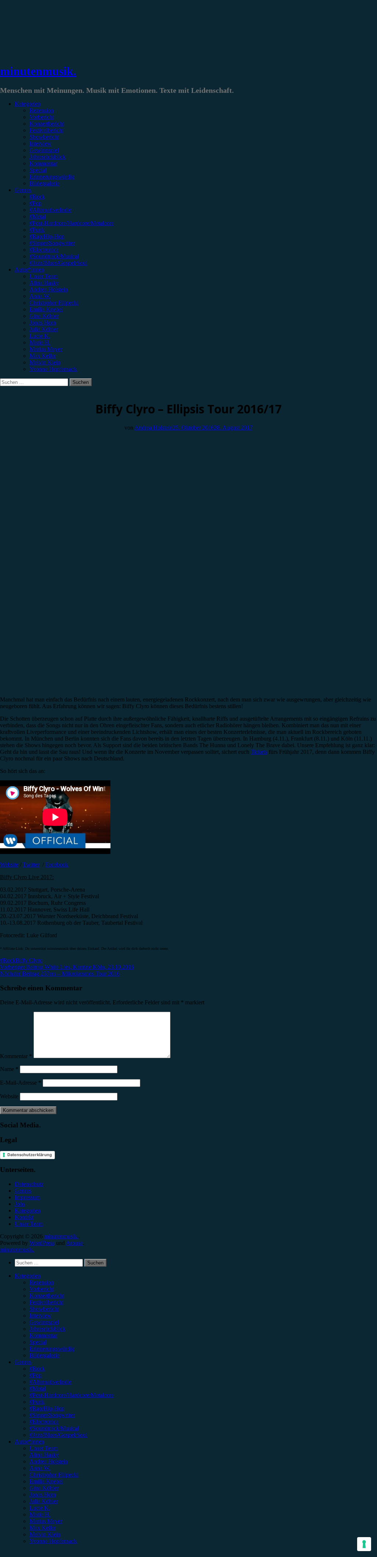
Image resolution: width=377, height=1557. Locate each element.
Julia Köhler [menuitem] (43, 1501)
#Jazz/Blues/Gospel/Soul (58, 263)
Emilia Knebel (46, 309)
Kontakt (24, 1217)
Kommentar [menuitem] (43, 1335)
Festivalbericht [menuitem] (46, 1302)
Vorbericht (41, 117)
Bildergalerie (44, 183)
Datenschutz (29, 1184)
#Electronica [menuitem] (44, 1421)
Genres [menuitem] (23, 1362)
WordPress (41, 1243)
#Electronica (44, 249)
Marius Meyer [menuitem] (45, 1521)
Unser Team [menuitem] (43, 1448)
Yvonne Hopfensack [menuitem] (53, 1541)
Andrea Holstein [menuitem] (48, 1461)
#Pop (35, 203)
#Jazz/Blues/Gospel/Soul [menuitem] (58, 1435)
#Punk (37, 230)
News (7, 389)
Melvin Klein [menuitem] (44, 1534)
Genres (23, 190)
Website (9, 864)
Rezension (41, 110)
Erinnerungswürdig (51, 177)
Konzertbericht (46, 123)
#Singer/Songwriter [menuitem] (52, 1415)
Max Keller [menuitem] (42, 1528)
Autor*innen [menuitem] (29, 1441)
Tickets (259, 752)
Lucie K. (39, 336)
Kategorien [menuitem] (27, 1276)
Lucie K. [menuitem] (39, 1508)
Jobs (20, 1204)
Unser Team (43, 276)
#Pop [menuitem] (35, 1375)
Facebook (56, 864)
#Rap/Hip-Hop (46, 236)
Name (9, 1069)
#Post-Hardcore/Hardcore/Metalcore (71, 223)
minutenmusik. (38, 71)
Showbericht (44, 137)
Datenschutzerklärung (29, 1154)
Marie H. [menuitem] (39, 1514)
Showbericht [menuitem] (44, 1309)
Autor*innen (29, 269)
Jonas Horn (42, 322)
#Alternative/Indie (50, 210)
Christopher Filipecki (53, 303)
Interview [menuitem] (40, 1315)
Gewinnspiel (44, 150)
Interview (40, 143)
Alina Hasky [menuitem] (44, 1455)
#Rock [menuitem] (37, 1368)
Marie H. (39, 342)
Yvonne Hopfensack (53, 369)
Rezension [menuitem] (41, 1282)
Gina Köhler (44, 316)
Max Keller (42, 356)
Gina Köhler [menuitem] (44, 1488)
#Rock (37, 196)
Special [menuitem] (37, 1342)
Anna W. (39, 296)
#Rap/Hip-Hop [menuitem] (46, 1408)
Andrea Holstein (48, 289)
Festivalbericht (46, 130)
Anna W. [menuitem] (39, 1468)
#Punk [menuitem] (37, 1402)
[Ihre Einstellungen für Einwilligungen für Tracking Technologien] (364, 1544)
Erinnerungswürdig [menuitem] (51, 1349)
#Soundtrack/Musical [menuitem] (54, 1428)
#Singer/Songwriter (52, 243)
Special (37, 170)
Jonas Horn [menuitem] (42, 1494)
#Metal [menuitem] (37, 1388)
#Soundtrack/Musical (54, 256)
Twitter (31, 864)
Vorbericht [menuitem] (41, 1289)
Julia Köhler (43, 329)
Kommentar (43, 163)
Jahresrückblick (47, 157)
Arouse (74, 1243)
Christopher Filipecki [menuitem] (53, 1475)
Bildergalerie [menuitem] (44, 1355)
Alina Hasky (44, 283)
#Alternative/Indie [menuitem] (50, 1382)
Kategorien (27, 104)
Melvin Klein (44, 362)
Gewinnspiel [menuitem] (44, 1322)
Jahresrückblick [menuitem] (47, 1329)
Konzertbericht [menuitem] (46, 1295)
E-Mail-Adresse (20, 1083)
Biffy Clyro (28, 960)
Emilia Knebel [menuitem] (46, 1481)
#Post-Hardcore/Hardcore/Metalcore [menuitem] (71, 1395)
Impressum (27, 1197)
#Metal (37, 216)
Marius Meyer (45, 349)
